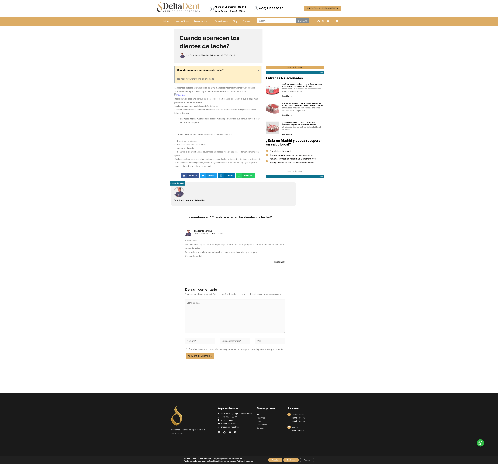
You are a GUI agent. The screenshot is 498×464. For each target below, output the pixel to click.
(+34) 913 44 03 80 (271, 8)
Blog (235, 21)
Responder (279, 261)
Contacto (247, 21)
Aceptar (275, 460)
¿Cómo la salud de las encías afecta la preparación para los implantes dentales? (300, 124)
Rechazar (291, 460)
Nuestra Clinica (181, 21)
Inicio (166, 21)
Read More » (287, 96)
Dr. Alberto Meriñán (203, 231)
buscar (303, 20)
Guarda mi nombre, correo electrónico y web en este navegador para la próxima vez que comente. (236, 349)
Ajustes (307, 460)
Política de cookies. (245, 461)
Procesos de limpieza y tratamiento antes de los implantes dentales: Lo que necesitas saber (302, 104)
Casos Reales (221, 21)
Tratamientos (200, 21)
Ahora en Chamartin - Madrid (230, 6)
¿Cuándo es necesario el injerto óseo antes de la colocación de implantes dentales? (302, 85)
